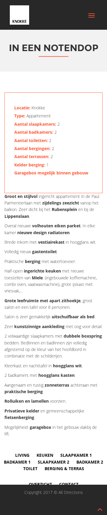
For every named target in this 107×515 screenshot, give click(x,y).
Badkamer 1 (17, 462)
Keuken (45, 455)
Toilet (30, 468)
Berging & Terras (64, 468)
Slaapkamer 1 (76, 455)
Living (22, 455)
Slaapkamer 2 (53, 462)
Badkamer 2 (89, 462)
